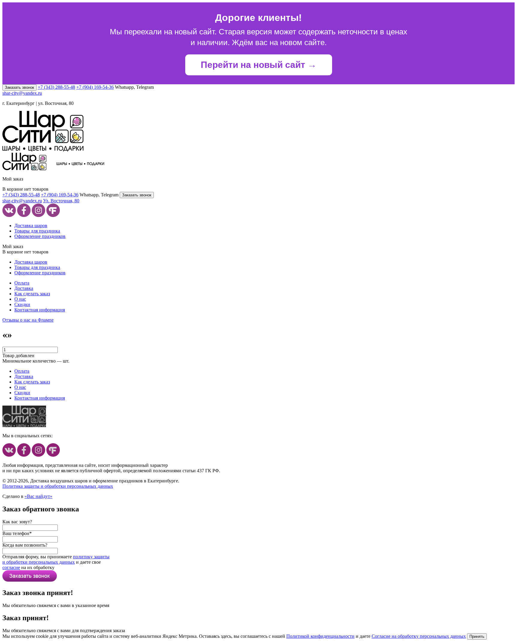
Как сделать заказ (32, 293)
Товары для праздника (37, 230)
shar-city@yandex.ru (22, 93)
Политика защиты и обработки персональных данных (57, 486)
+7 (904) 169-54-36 (95, 87)
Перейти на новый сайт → (259, 65)
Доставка (23, 288)
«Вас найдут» (38, 496)
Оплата (21, 282)
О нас (20, 299)
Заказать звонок (19, 87)
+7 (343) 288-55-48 (56, 87)
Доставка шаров (30, 225)
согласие (11, 567)
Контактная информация (39, 309)
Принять (476, 636)
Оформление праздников (40, 236)
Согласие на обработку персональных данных (419, 636)
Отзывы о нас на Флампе (28, 319)
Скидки (22, 304)
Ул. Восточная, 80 (61, 200)
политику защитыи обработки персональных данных (56, 559)
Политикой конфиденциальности (320, 636)
